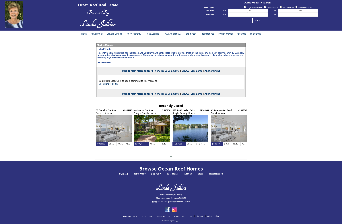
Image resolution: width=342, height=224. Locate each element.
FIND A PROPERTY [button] (134, 34)
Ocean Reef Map (129, 216)
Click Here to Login (108, 83)
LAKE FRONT (156, 174)
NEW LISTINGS (97, 34)
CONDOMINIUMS (216, 174)
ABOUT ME (241, 34)
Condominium (272, 7)
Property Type (208, 7)
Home (190, 216)
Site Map (200, 216)
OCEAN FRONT (139, 174)
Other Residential (305, 7)
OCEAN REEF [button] (191, 34)
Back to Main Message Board (137, 70)
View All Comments (192, 70)
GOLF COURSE (172, 174)
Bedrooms (210, 14)
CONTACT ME (255, 34)
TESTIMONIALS (208, 34)
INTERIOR (188, 174)
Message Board (164, 216)
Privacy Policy (213, 216)
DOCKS (200, 174)
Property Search (147, 216)
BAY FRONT (123, 174)
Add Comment (212, 70)
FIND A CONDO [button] (153, 34)
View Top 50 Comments (167, 70)
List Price (210, 10)
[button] (171, 156)
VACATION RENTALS (173, 34)
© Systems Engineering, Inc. (171, 221)
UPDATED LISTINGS (114, 34)
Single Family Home (254, 7)
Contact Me (179, 216)
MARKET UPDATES (225, 34)
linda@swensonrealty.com (179, 202)
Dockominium (288, 7)
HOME (84, 34)
